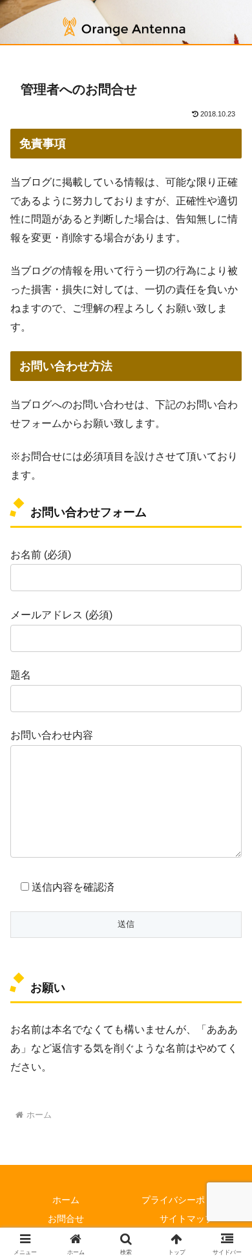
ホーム (65, 1200)
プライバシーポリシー (187, 1200)
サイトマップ (187, 1218)
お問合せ (66, 1218)
